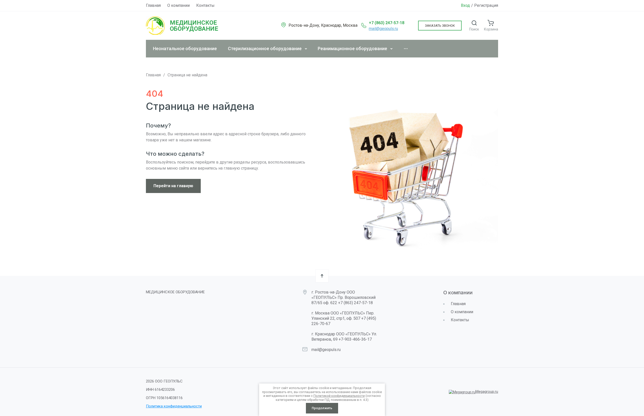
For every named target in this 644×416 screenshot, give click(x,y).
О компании (178, 5)
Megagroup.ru (486, 391)
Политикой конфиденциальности (339, 396)
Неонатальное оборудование (185, 48)
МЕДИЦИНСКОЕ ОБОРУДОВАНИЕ (194, 25)
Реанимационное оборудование (352, 48)
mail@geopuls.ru (383, 28)
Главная (153, 5)
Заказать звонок (440, 25)
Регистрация (486, 5)
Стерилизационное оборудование (265, 48)
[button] (474, 25)
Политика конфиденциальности (174, 406)
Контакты (205, 5)
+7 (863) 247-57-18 (386, 22)
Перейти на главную (173, 185)
